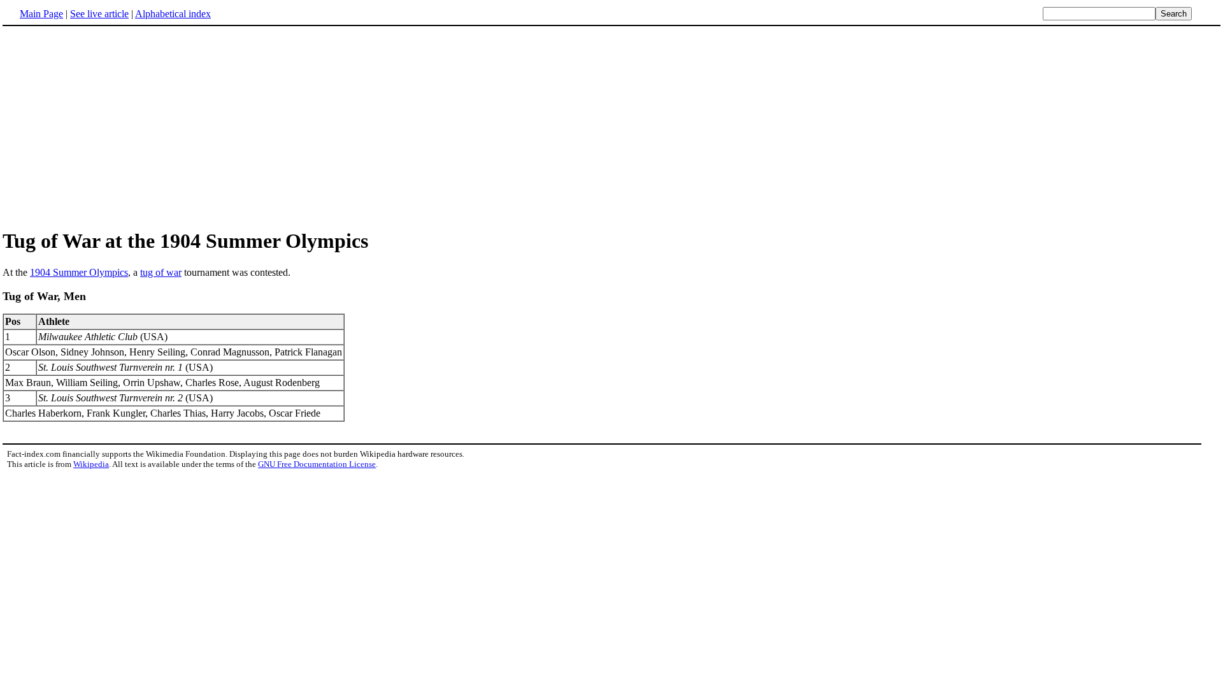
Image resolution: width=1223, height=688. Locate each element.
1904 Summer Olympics (79, 272)
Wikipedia (91, 464)
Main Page (41, 13)
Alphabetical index (173, 13)
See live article (99, 13)
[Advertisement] (611, 127)
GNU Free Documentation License (317, 464)
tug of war (161, 272)
